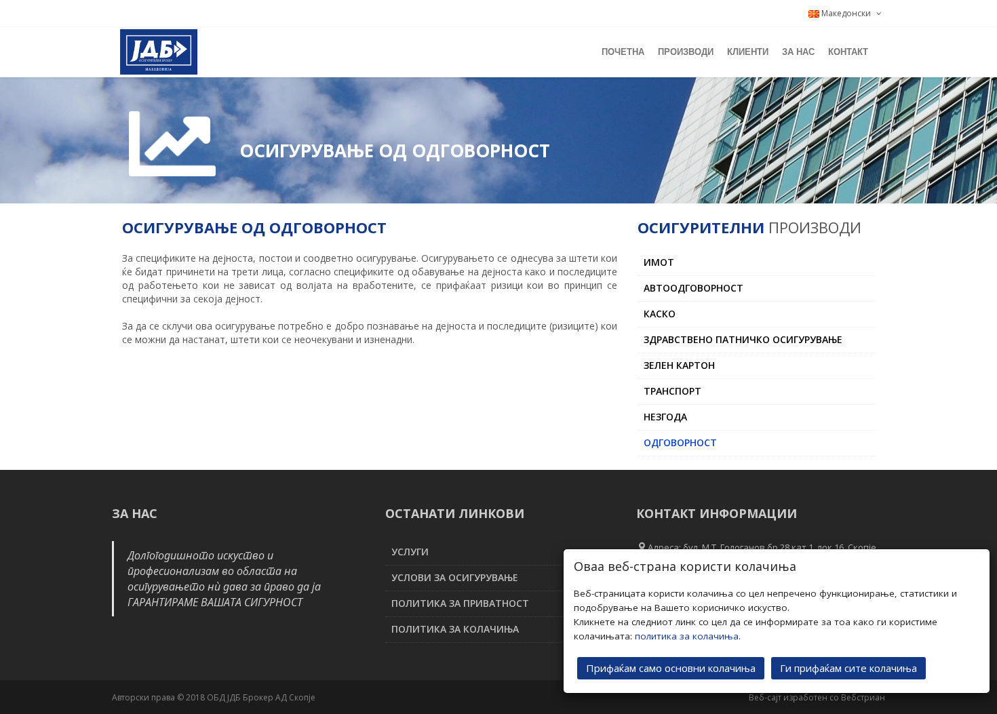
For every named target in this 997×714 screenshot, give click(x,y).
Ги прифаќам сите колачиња (848, 668)
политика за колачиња (687, 636)
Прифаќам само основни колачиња (671, 668)
